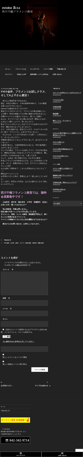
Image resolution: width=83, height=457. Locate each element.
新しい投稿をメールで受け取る (15, 364)
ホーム (7, 69)
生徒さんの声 (21, 74)
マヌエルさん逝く (58, 100)
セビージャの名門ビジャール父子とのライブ (67, 93)
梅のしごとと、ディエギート (62, 120)
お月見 (12, 243)
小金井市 (34, 243)
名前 (6, 298)
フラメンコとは (20, 69)
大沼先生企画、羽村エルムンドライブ (65, 182)
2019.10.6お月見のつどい (61, 156)
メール (7, 309)
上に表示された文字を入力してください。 (19, 342)
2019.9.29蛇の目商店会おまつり (63, 149)
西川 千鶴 (15, 88)
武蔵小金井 (41, 243)
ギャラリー (9, 74)
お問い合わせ (57, 74)
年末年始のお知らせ (59, 189)
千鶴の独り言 (61, 69)
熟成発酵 (55, 113)
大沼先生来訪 (57, 107)
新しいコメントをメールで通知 (15, 357)
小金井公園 (28, 243)
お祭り (17, 243)
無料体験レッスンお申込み (39, 74)
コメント (8, 269)
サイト (5, 319)
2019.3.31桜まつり (58, 142)
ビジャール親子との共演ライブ (63, 168)
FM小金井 (6, 243)
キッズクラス (34, 69)
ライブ (22, 243)
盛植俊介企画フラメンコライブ (63, 175)
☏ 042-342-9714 (17, 440)
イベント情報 (48, 69)
